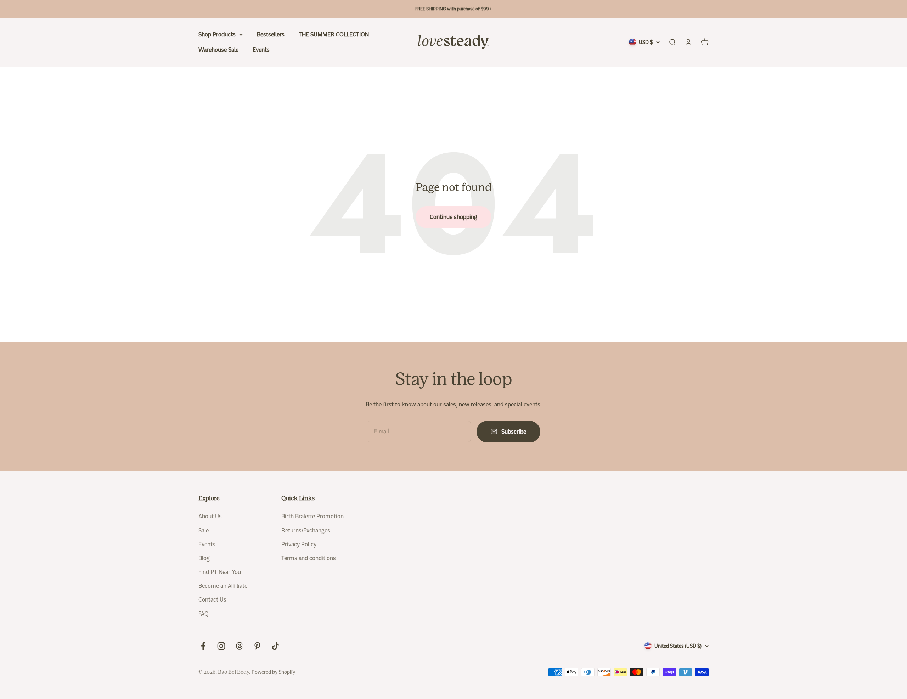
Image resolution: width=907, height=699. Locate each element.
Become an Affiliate (222, 586)
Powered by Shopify (273, 672)
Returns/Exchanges (305, 530)
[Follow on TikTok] (275, 646)
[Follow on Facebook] (203, 646)
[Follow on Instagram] (221, 646)
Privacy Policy (298, 544)
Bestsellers (271, 34)
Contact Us (212, 599)
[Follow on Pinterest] (257, 646)
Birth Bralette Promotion (312, 516)
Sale (203, 530)
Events (261, 49)
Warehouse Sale (218, 49)
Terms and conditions (308, 558)
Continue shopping (453, 217)
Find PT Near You (219, 572)
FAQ (203, 614)
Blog (204, 558)
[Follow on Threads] (239, 646)
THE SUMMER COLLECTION (334, 34)
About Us (210, 516)
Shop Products (217, 34)
